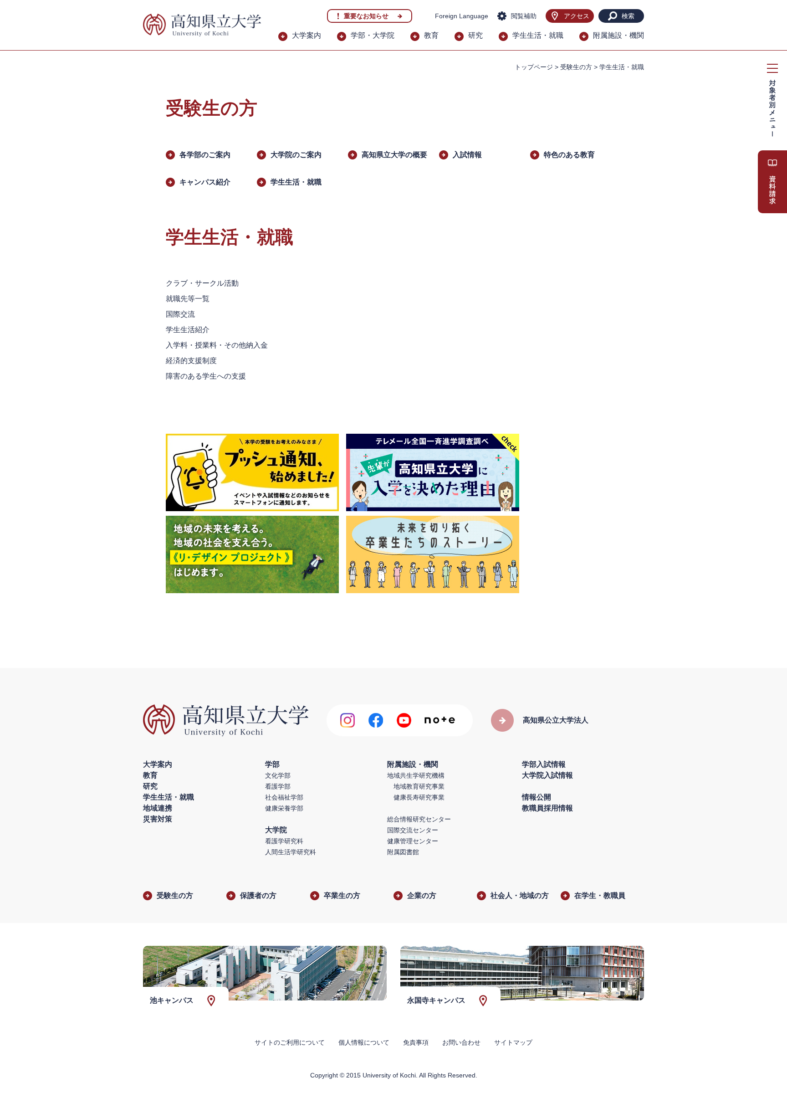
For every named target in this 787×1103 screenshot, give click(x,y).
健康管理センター (412, 841)
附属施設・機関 (618, 35)
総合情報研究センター (419, 819)
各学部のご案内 (204, 155)
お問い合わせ (461, 1042)
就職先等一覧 (188, 299)
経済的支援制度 (191, 360)
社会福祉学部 (284, 797)
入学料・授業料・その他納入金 (217, 345)
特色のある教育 (569, 155)
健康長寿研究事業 (419, 797)
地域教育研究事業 (419, 786)
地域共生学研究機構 (416, 775)
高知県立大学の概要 (394, 155)
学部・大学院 (372, 35)
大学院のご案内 (296, 155)
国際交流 (180, 314)
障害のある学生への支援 (206, 376)
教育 (431, 35)
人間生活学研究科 (290, 852)
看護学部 (278, 786)
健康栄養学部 (284, 808)
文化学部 (278, 775)
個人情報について (363, 1042)
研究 (475, 35)
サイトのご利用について (290, 1042)
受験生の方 (576, 67)
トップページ (534, 67)
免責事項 (416, 1042)
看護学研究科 (284, 841)
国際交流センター (412, 830)
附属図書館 (403, 852)
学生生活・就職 (537, 35)
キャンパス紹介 (204, 182)
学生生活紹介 (188, 329)
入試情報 (467, 155)
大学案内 (306, 35)
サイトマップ (513, 1042)
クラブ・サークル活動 (202, 283)
